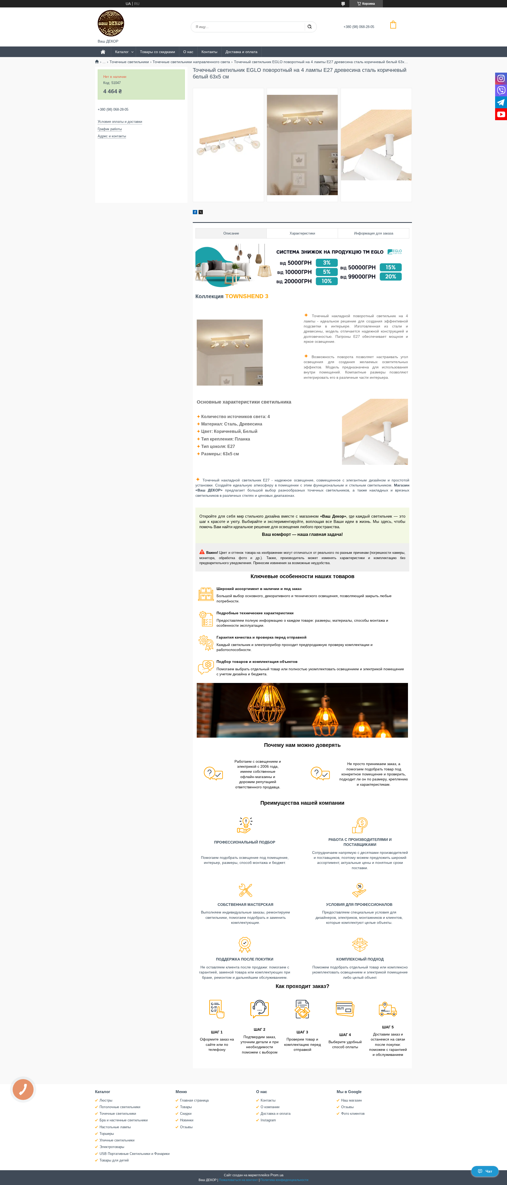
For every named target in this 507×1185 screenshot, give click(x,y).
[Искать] (309, 27)
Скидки (185, 1114)
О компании (270, 1107)
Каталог (122, 52)
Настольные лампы (115, 1127)
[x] (201, 213)
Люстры (106, 1100)
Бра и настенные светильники (124, 1120)
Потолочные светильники (120, 1107)
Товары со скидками (157, 52)
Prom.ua (276, 1175)
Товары (186, 1107)
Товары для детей (114, 1160)
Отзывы (186, 1127)
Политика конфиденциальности (284, 1180)
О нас (188, 52)
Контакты (209, 52)
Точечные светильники (129, 62)
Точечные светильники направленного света (191, 62)
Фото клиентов (353, 1114)
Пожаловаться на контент (238, 1180)
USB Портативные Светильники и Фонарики (135, 1154)
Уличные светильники (117, 1140)
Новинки (186, 1120)
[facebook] (195, 213)
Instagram (268, 1120)
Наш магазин (351, 1100)
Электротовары (112, 1147)
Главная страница (194, 1100)
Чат (489, 1171)
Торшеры (107, 1134)
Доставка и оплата (241, 52)
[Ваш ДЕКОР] (111, 23)
